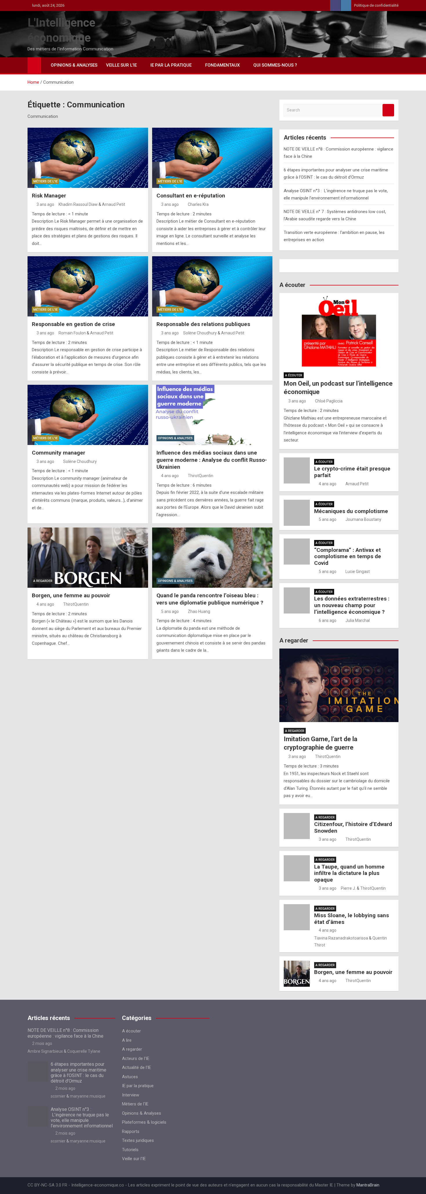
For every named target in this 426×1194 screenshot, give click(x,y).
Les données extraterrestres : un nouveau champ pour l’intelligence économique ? (351, 605)
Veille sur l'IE (134, 1158)
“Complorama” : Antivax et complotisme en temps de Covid (347, 557)
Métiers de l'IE (45, 181)
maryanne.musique (87, 1096)
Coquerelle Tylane (83, 1051)
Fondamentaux (222, 65)
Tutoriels (130, 1149)
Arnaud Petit (113, 204)
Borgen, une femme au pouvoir (71, 595)
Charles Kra (198, 204)
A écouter (293, 375)
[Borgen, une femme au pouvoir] (88, 558)
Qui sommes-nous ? (275, 65)
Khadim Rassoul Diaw (78, 204)
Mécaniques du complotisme (351, 511)
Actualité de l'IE (136, 1067)
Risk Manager (49, 195)
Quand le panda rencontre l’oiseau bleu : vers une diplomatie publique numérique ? (209, 599)
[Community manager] (88, 415)
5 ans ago (170, 611)
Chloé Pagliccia (329, 401)
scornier (58, 1096)
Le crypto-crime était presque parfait (352, 472)
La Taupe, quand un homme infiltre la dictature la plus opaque (349, 873)
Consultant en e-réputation (190, 195)
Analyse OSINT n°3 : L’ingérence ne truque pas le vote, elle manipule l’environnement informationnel (82, 1118)
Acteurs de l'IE (135, 1058)
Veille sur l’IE (121, 65)
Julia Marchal (357, 620)
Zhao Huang (199, 611)
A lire (127, 1040)
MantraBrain (367, 1185)
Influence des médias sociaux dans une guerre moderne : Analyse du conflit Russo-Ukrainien (211, 459)
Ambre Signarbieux (45, 1051)
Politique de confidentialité (376, 5)
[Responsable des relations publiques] (212, 286)
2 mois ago (42, 1043)
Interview (130, 1095)
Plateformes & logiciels (144, 1122)
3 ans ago (45, 204)
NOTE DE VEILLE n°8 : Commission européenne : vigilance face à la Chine (65, 1033)
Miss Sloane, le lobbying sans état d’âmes (351, 918)
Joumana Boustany (363, 519)
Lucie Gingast (357, 571)
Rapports (130, 1131)
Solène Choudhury (200, 333)
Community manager (58, 452)
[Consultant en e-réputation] (212, 158)
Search (388, 110)
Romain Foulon (72, 333)
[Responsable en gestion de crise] (88, 286)
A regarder (42, 581)
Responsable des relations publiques (203, 324)
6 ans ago (327, 620)
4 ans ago (170, 475)
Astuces (130, 1076)
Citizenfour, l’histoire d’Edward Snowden (353, 827)
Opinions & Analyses (74, 65)
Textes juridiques (138, 1140)
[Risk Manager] (88, 158)
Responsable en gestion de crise (73, 324)
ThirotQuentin (200, 475)
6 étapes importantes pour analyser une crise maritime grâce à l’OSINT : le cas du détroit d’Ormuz (78, 1072)
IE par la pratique (171, 65)
